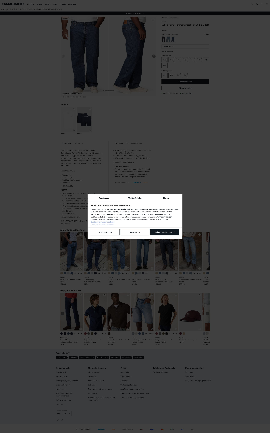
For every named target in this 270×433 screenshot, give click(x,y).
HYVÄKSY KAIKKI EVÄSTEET (165, 232)
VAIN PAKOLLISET (105, 232)
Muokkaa (133, 232)
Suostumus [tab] (104, 198)
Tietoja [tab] (166, 198)
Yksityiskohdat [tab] (135, 198)
